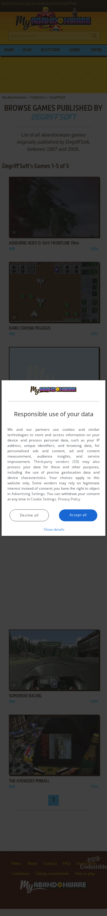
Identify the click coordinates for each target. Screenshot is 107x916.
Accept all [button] (78, 514)
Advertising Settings (28, 493)
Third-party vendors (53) (56, 461)
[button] (53, 529)
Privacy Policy (69, 499)
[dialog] (53, 458)
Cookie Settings (43, 499)
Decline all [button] (29, 515)
